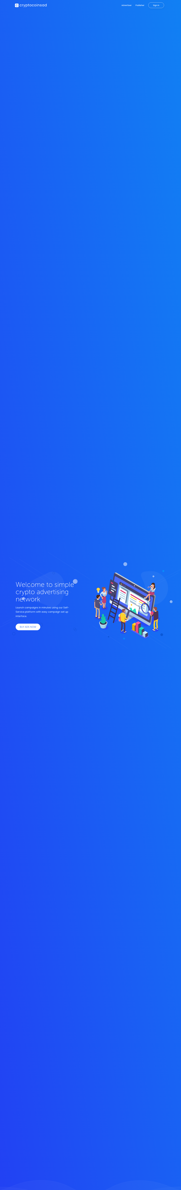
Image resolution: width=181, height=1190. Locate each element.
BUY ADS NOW (28, 626)
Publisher (140, 5)
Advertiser (127, 5)
